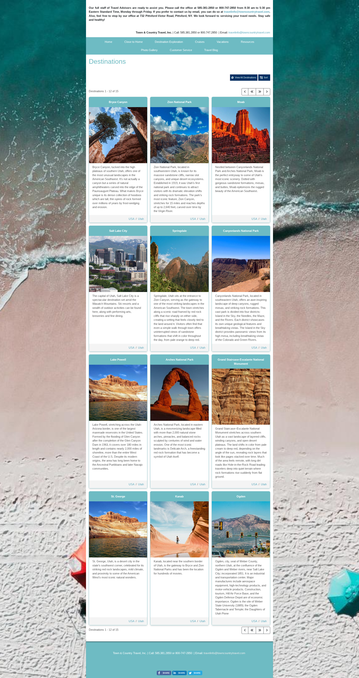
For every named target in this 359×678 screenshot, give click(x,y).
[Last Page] (260, 91)
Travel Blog (211, 50)
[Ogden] (241, 529)
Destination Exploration (169, 41)
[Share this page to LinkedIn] (179, 673)
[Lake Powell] (118, 392)
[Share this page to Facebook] (164, 673)
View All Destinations (245, 77)
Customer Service (181, 50)
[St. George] (118, 529)
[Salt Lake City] (118, 263)
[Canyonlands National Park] (241, 263)
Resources (247, 41)
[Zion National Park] (179, 134)
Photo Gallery (149, 50)
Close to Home (133, 41)
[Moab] (241, 134)
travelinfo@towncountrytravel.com (246, 11)
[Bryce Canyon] (118, 134)
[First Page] (252, 91)
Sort (266, 77)
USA (131, 218)
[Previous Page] (245, 91)
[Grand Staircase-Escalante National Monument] (241, 396)
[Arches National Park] (179, 392)
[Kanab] (179, 529)
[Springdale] (179, 263)
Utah (141, 218)
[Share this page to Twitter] (195, 673)
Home (108, 41)
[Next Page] (266, 91)
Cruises (200, 41)
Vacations (223, 41)
